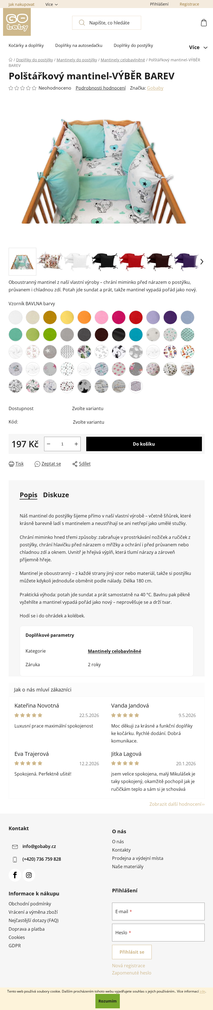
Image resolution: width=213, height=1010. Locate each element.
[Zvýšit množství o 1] (76, 444)
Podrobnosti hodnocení (101, 88)
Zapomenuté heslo (131, 973)
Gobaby (155, 88)
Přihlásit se (132, 952)
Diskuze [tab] (56, 494)
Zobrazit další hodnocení (175, 804)
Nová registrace (128, 966)
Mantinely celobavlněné (114, 651)
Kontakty (121, 850)
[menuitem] (26, 45)
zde (202, 991)
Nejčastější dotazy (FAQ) (34, 920)
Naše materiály (127, 866)
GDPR (15, 946)
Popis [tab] (28, 494)
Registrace (189, 4)
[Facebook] (15, 875)
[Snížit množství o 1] (48, 444)
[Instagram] (28, 875)
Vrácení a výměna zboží (33, 912)
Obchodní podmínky (30, 904)
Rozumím (107, 1001)
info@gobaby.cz (39, 846)
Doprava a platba (27, 929)
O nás (118, 842)
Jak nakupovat (21, 4)
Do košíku (144, 444)
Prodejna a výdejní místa (137, 858)
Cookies (17, 937)
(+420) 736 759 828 (41, 859)
